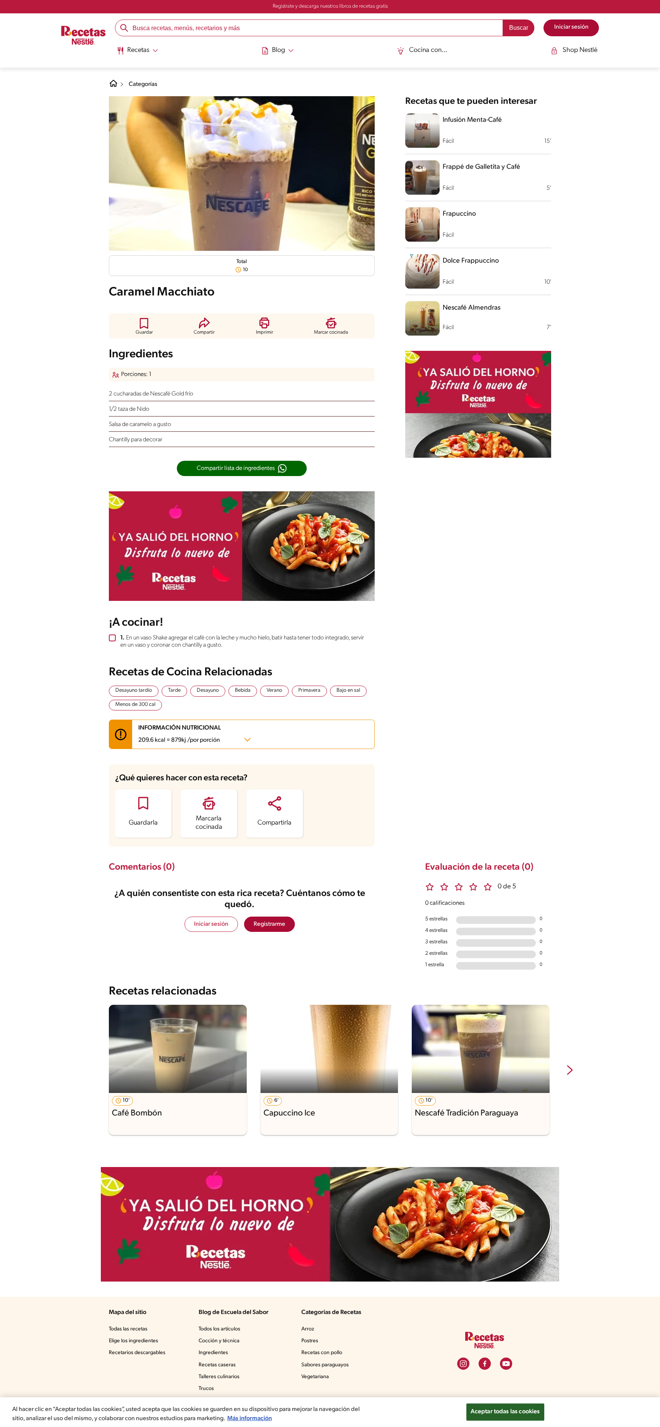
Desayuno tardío (133, 690)
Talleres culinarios (219, 1377)
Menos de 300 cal (135, 704)
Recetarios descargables (137, 1353)
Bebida (243, 690)
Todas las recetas (128, 1329)
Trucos (206, 1388)
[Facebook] (484, 1363)
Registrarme (269, 924)
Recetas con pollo (321, 1353)
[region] (330, 1412)
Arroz (307, 1329)
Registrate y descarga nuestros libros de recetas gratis (330, 6)
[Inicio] (83, 36)
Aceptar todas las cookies (505, 1412)
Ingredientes (213, 1353)
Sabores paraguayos (325, 1365)
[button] (144, 326)
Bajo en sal (348, 690)
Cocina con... (428, 50)
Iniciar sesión (211, 924)
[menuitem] (137, 53)
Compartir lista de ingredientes (236, 468)
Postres (309, 1341)
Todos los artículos (219, 1329)
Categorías (143, 84)
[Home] (113, 86)
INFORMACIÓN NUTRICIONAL (179, 734)
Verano (274, 690)
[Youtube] (506, 1363)
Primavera (309, 690)
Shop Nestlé (580, 50)
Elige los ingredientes (133, 1341)
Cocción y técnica (219, 1341)
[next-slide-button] (570, 1070)
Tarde (174, 690)
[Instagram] (463, 1363)
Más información (249, 1419)
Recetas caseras (217, 1365)
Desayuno (208, 690)
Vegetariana (315, 1377)
